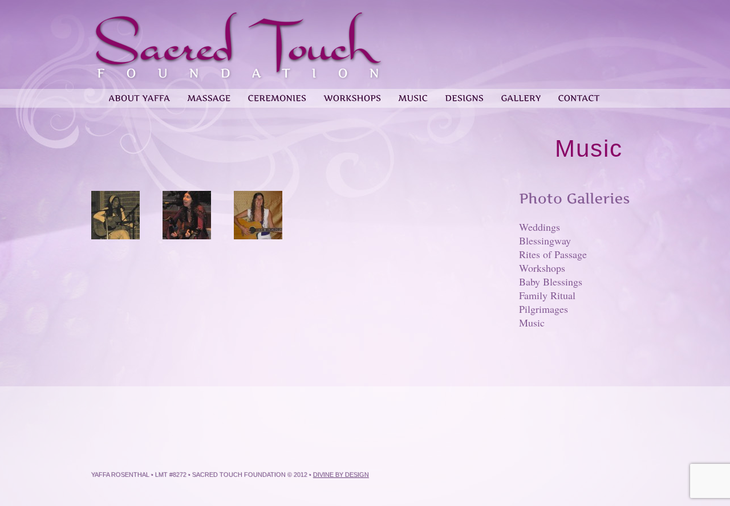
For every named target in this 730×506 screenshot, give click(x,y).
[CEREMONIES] (277, 93)
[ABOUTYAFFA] (139, 93)
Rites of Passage (553, 254)
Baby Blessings (550, 281)
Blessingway (545, 240)
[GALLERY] (521, 93)
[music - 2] (187, 216)
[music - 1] (115, 216)
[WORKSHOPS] (352, 93)
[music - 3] (258, 216)
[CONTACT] (578, 93)
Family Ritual (547, 295)
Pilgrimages (543, 309)
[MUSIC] (413, 93)
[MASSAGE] (208, 93)
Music (532, 322)
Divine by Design (341, 474)
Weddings (539, 227)
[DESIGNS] (464, 93)
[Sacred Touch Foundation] (237, 73)
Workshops (542, 268)
